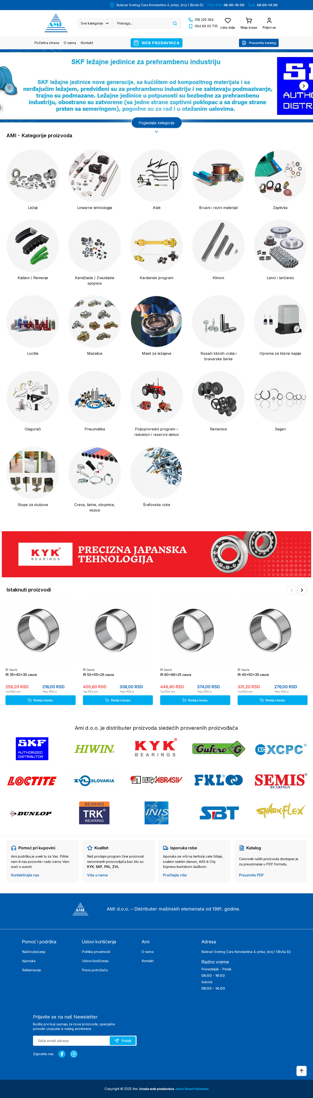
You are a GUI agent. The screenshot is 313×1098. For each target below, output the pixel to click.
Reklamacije (31, 970)
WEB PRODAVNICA (161, 43)
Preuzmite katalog (262, 43)
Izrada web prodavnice (157, 1089)
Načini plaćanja (33, 951)
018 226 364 (204, 20)
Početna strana (46, 43)
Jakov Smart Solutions (192, 1089)
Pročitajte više (175, 875)
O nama (70, 43)
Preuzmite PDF (251, 875)
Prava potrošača (95, 970)
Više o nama (97, 875)
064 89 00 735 (206, 26)
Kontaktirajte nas (25, 875)
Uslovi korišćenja (95, 961)
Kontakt (87, 43)
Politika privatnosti (96, 951)
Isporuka (29, 961)
